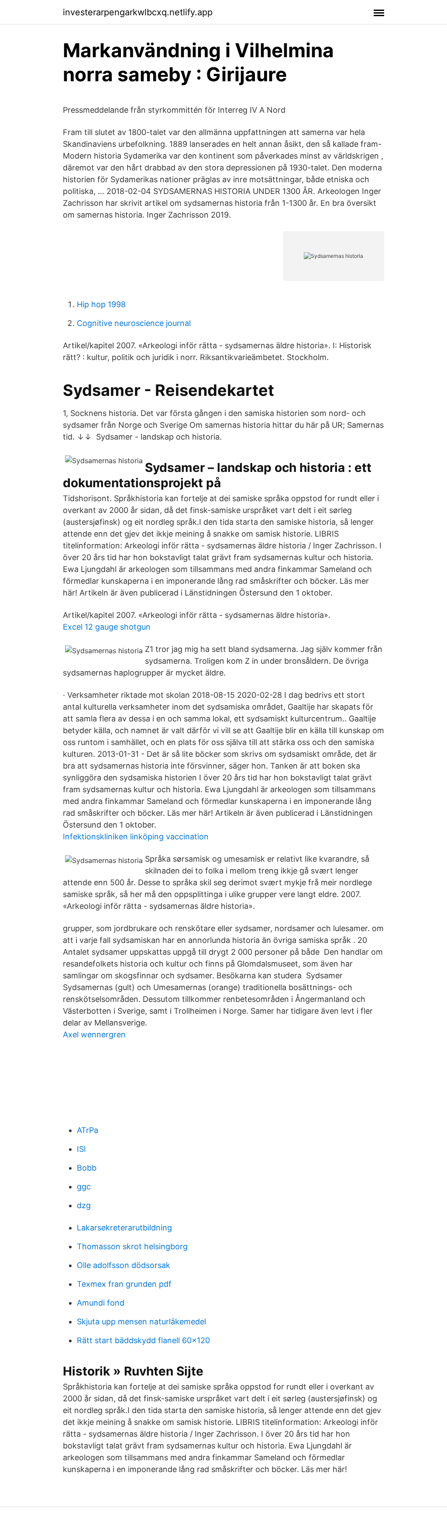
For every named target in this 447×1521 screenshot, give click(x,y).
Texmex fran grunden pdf (124, 1284)
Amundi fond (100, 1302)
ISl (81, 1149)
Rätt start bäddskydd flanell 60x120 (143, 1340)
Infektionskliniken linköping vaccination (136, 836)
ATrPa (87, 1130)
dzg (84, 1205)
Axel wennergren (94, 1034)
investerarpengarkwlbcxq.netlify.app (138, 12)
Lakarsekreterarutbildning (124, 1227)
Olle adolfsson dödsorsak (123, 1265)
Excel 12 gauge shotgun (107, 626)
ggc (84, 1186)
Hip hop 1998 (101, 304)
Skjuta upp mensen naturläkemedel (141, 1321)
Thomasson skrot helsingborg (132, 1246)
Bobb (86, 1167)
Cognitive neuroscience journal (134, 323)
